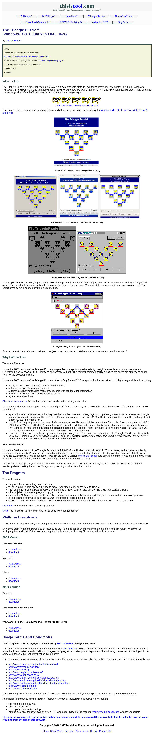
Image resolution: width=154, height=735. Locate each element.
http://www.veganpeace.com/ (23, 675)
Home (46, 731)
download (13, 552)
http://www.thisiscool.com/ (105, 712)
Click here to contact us (14, 401)
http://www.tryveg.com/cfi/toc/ (23, 667)
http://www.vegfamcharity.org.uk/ (51, 61)
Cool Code (57, 731)
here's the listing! (88, 456)
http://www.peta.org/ (18, 669)
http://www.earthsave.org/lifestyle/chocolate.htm (33, 677)
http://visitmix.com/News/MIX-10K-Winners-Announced (26, 57)
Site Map (69, 731)
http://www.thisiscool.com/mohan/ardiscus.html (33, 664)
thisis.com (77, 6)
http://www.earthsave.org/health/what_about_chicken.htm (38, 683)
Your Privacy (82, 731)
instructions (14, 549)
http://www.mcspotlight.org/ (22, 688)
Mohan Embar (13, 40)
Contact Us (105, 731)
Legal (94, 731)
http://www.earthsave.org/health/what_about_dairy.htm (37, 680)
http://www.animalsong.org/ (22, 686)
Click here (7, 505)
